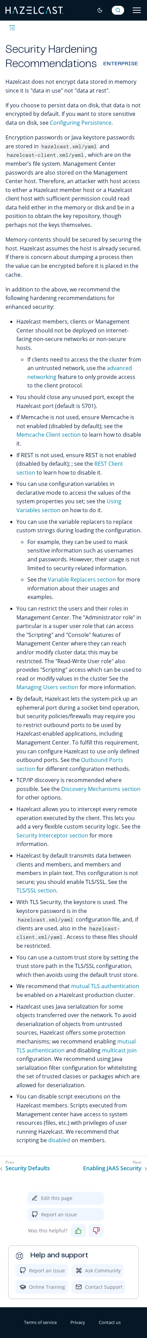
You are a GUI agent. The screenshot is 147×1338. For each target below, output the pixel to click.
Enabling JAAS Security (112, 1168)
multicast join (119, 1050)
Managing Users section (47, 687)
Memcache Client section (48, 434)
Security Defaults (27, 1168)
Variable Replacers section (82, 579)
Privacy (77, 1322)
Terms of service (40, 1322)
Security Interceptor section (52, 835)
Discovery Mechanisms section (101, 789)
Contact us (110, 1322)
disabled (59, 1140)
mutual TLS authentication (105, 986)
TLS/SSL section (36, 890)
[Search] (117, 10)
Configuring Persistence (80, 122)
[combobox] (117, 10)
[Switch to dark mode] (100, 10)
